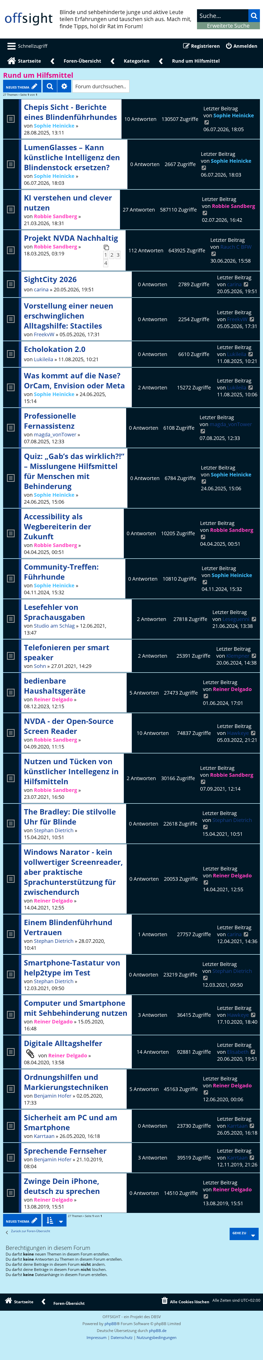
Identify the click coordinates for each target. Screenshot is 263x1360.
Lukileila (43, 359)
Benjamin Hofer (52, 1095)
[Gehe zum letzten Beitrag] (206, 122)
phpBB (111, 1323)
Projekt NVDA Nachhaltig (71, 238)
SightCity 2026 (50, 279)
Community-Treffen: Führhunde (61, 572)
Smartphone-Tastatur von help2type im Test (72, 967)
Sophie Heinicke (54, 125)
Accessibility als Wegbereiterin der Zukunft (57, 526)
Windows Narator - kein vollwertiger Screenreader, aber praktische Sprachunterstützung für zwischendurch (73, 872)
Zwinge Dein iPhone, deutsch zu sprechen (62, 1186)
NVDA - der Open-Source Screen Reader (69, 726)
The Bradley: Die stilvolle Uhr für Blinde (70, 817)
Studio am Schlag (54, 625)
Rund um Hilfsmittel (38, 75)
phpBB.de (157, 1330)
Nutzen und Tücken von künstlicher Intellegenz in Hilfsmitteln (71, 771)
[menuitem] (26, 46)
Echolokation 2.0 (55, 349)
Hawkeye (238, 733)
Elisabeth (238, 1051)
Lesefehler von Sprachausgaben (54, 612)
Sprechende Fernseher (65, 1151)
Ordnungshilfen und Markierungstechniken (66, 1082)
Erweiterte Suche (228, 25)
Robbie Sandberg (55, 216)
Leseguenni (235, 619)
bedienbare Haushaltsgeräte (55, 686)
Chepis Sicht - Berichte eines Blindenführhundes (70, 112)
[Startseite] (28, 19)
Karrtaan (44, 1136)
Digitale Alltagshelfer (63, 1043)
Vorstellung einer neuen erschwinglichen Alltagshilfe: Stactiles (68, 316)
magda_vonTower (55, 434)
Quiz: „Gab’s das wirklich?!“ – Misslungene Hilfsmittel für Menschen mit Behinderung (74, 471)
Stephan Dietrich (53, 830)
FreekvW (44, 334)
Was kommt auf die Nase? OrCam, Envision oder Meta (74, 380)
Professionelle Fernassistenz (50, 421)
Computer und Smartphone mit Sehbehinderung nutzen (75, 1008)
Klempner (237, 655)
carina (41, 289)
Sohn (40, 666)
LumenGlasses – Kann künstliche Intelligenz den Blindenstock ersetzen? (72, 157)
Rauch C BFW (236, 246)
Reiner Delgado (53, 699)
